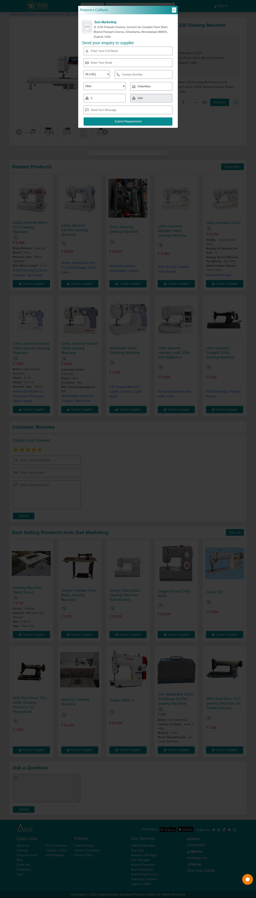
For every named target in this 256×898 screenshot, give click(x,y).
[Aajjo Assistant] (247, 879)
